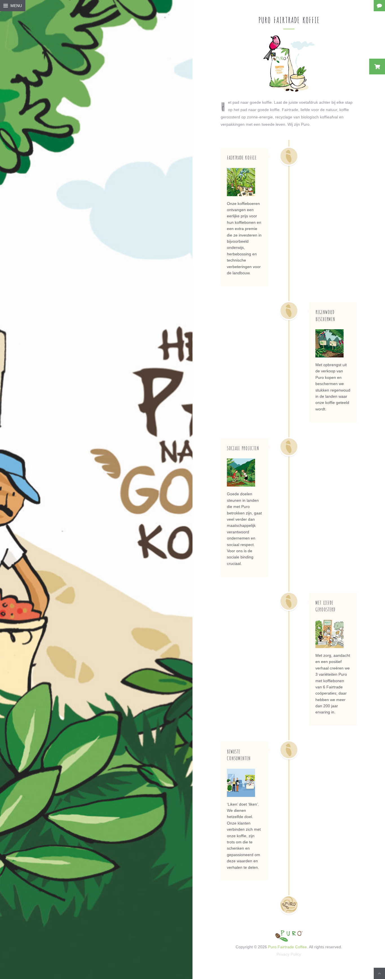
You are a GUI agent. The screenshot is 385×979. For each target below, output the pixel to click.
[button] (377, 66)
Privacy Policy (288, 954)
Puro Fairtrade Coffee (287, 947)
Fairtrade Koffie (241, 157)
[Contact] (379, 5)
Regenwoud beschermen (325, 315)
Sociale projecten (243, 448)
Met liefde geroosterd (325, 606)
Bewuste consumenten (239, 755)
